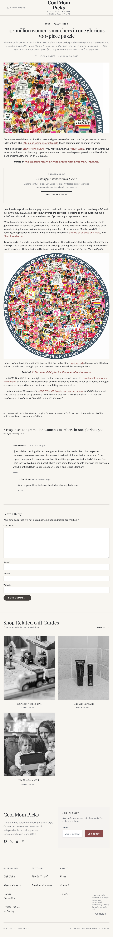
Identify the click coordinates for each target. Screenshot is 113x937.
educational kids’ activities (16, 413)
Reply (15, 472)
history (83, 413)
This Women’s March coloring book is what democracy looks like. (61, 161)
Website (7, 585)
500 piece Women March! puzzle (40, 142)
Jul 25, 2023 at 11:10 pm (35, 445)
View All (103, 627)
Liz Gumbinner (24, 479)
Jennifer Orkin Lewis (33, 148)
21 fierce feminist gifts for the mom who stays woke (61, 372)
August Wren (77, 148)
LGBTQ (99, 413)
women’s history (36, 416)
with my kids (77, 362)
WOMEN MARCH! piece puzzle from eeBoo (60, 391)
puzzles (24, 416)
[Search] (8, 7)
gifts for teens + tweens (52, 413)
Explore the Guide (59, 195)
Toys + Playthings (56, 24)
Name (7, 562)
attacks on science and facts (84, 232)
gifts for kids (34, 413)
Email (7, 573)
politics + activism (12, 416)
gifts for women (71, 413)
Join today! (94, 833)
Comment (9, 525)
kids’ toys (91, 413)
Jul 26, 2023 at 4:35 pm (41, 479)
